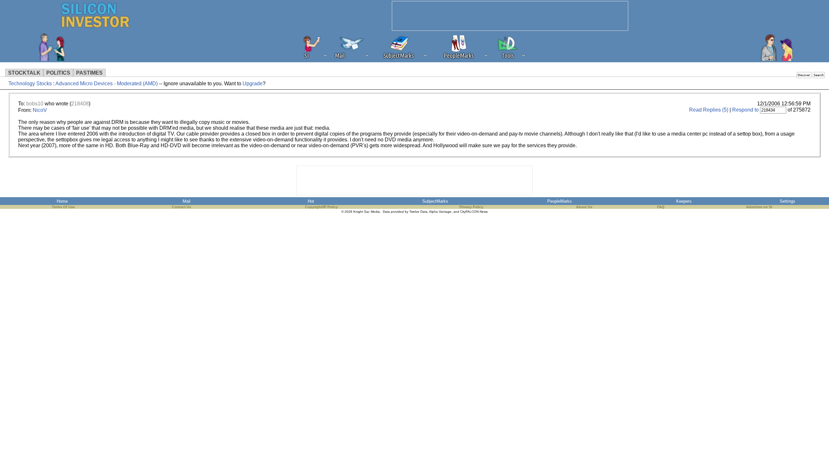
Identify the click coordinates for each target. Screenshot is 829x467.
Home (62, 201)
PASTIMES (89, 73)
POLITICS (58, 73)
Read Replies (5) (708, 110)
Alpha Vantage (440, 211)
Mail (186, 201)
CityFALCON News (474, 211)
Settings (787, 201)
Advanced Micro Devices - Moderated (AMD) (106, 83)
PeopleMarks (559, 201)
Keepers (684, 201)
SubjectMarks (435, 201)
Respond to (745, 110)
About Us (584, 207)
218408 (80, 103)
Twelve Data (418, 211)
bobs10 (34, 103)
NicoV (40, 110)
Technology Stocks (30, 83)
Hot (311, 201)
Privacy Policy (471, 207)
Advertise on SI (759, 207)
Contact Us (181, 207)
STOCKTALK (24, 73)
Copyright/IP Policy (321, 207)
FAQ (660, 207)
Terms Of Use (63, 207)
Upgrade (253, 83)
